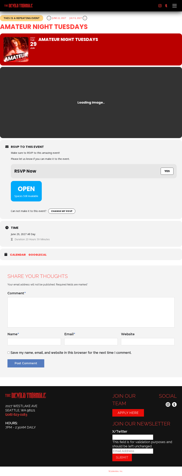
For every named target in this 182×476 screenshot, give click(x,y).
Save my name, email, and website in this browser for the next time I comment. (71, 352)
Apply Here (128, 413)
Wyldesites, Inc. (115, 471)
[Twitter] (166, 5)
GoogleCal (37, 255)
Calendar (18, 255)
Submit (122, 457)
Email (69, 334)
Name (13, 334)
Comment (16, 293)
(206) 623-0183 (16, 414)
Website (128, 334)
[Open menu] (174, 6)
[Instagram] (160, 5)
